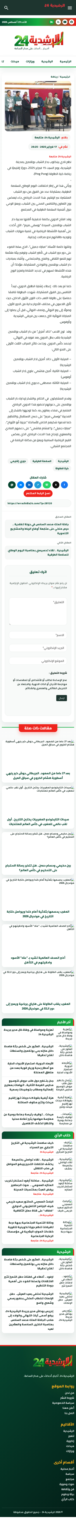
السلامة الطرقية (41, 461)
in (29, 484)
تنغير (71, 1436)
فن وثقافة (67, 1489)
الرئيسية (65, 61)
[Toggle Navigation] (70, 7)
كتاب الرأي (67, 1499)
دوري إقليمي (18, 461)
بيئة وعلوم (67, 1494)
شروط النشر (67, 1397)
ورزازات (30, 61)
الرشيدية (47, 61)
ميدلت (15, 61)
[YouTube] (65, 22)
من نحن (69, 1392)
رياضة (54, 76)
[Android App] (51, 22)
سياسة (69, 1473)
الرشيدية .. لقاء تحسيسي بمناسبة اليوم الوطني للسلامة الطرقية (38, 552)
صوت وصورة (66, 1484)
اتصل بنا (69, 1413)
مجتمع (70, 1479)
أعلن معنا (68, 1407)
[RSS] (58, 22)
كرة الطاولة (62, 468)
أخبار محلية (67, 1468)
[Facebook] (71, 22)
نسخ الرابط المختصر (38, 493)
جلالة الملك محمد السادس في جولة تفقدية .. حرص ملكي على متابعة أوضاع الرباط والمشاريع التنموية (39, 529)
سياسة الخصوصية (63, 1402)
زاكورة (70, 1441)
